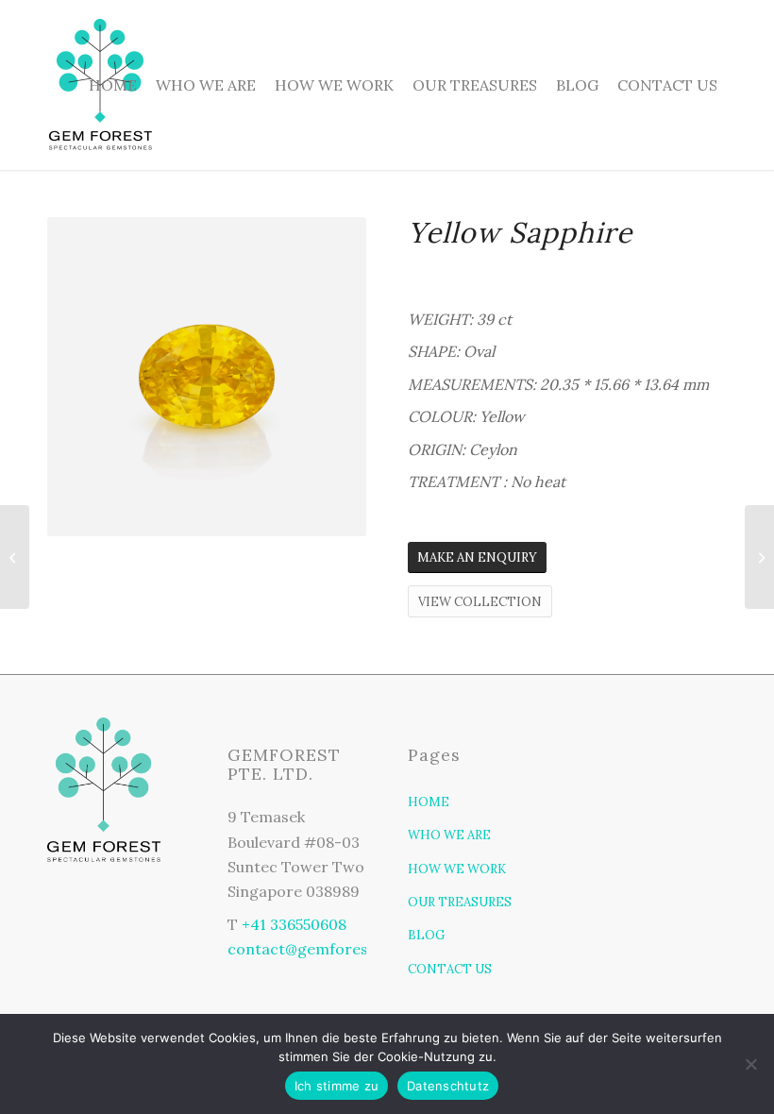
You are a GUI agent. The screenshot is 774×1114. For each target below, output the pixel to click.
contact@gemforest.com (319, 948)
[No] (750, 1064)
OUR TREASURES (460, 902)
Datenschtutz (448, 1085)
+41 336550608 (294, 924)
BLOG (426, 935)
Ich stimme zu (336, 1085)
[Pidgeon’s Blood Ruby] (14, 557)
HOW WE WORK (457, 869)
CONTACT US (450, 969)
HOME (428, 802)
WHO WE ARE (449, 835)
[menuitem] (112, 85)
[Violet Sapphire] (759, 557)
